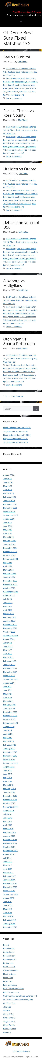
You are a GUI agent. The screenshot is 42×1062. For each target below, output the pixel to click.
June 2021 (7, 690)
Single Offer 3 (9, 1021)
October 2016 (9, 891)
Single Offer (8, 1014)
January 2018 (9, 836)
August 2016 (8, 898)
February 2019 (9, 789)
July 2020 (7, 730)
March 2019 (8, 785)
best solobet (12, 92)
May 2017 (7, 865)
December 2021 (10, 668)
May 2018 (7, 821)
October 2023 (9, 588)
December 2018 (10, 796)
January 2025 (9, 544)
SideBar (6, 1010)
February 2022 (9, 661)
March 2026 (8, 493)
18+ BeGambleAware (21, 1051)
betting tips (8, 963)
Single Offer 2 (9, 1018)
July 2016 (7, 902)
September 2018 (10, 807)
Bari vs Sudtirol (16, 57)
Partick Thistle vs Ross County (18, 112)
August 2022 (8, 639)
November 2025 (10, 508)
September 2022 (10, 635)
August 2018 (8, 810)
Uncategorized (9, 1029)
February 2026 (9, 497)
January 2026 (9, 501)
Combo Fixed (9, 967)
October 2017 (9, 847)
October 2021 (9, 676)
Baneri (6, 945)
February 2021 (9, 705)
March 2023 (8, 614)
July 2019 (7, 770)
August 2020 (8, 727)
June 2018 (7, 818)
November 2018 (10, 800)
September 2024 (10, 559)
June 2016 (7, 905)
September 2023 (10, 592)
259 (13, 396)
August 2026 (8, 475)
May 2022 (7, 650)
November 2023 (10, 584)
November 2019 (10, 756)
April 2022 (7, 654)
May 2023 (7, 606)
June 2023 (7, 603)
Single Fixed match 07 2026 (15, 439)
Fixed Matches (9, 974)
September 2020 (10, 723)
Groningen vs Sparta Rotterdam (19, 341)
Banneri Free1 (9, 956)
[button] (21, 20)
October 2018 (9, 803)
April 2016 (7, 913)
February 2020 (9, 745)
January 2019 (9, 792)
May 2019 (7, 778)
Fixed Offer (8, 978)
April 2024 (7, 566)
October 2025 (9, 512)
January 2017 (9, 880)
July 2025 (7, 522)
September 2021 (10, 679)
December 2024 (10, 548)
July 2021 (7, 687)
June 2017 (7, 862)
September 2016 (10, 894)
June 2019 (7, 774)
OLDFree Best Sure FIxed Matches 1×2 (20, 996)
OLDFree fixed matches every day (22, 72)
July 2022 (7, 643)
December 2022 (10, 625)
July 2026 (7, 479)
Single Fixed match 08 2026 (15, 431)
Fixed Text (7, 981)
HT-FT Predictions (11, 992)
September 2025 (10, 515)
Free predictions (10, 985)
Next (19, 396)
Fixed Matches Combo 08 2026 (17, 428)
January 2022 (9, 665)
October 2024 (9, 555)
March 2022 (8, 657)
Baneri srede (8, 948)
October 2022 (9, 632)
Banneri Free (8, 952)
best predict (8, 82)
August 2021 (8, 683)
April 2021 (7, 697)
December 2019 (10, 752)
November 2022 (10, 628)
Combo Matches (10, 970)
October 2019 (9, 759)
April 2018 (7, 825)
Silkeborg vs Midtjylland (14, 283)
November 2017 (10, 843)
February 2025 (9, 541)
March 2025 (8, 537)
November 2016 (10, 887)
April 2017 (7, 869)
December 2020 (10, 712)
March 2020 (8, 741)
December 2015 (10, 927)
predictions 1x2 (17, 95)
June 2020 (7, 734)
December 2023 (10, 581)
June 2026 (7, 482)
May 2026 (7, 486)
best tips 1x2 (25, 92)
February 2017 (9, 876)
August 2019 (8, 767)
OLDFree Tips (9, 75)
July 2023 (7, 599)
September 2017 (10, 851)
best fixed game (13, 78)
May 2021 (7, 694)
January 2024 (9, 577)
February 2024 (9, 573)
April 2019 (7, 781)
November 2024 (10, 552)
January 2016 (9, 923)
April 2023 (7, 610)
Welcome (7, 1032)
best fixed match (28, 78)
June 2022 (7, 646)
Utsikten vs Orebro (19, 169)
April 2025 (7, 533)
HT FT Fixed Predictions (13, 989)
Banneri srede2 (9, 959)
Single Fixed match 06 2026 (15, 442)
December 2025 (10, 504)
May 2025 (7, 530)
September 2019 (10, 763)
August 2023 (8, 595)
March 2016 (8, 916)
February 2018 (9, 832)
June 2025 (7, 526)
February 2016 (9, 920)
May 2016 (7, 909)
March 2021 (8, 701)
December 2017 (10, 840)
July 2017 (7, 858)
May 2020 (7, 738)
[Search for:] (18, 409)
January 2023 (9, 621)
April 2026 (7, 490)
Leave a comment (14, 98)
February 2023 (9, 617)
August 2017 (8, 854)
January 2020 (9, 748)
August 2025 (8, 519)
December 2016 (10, 883)
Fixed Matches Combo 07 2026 (17, 435)
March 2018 (8, 829)
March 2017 (8, 872)
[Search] (36, 409)
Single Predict (9, 1025)
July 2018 (7, 814)
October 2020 (9, 719)
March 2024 (8, 570)
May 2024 (7, 563)
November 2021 (10, 672)
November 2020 (10, 716)
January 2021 (9, 708)
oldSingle (7, 1007)
